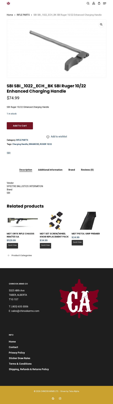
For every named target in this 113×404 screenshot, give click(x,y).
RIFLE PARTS (23, 15)
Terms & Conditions (20, 363)
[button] (104, 3)
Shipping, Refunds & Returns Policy (29, 369)
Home (10, 15)
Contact (13, 347)
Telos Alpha (74, 391)
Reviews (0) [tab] (87, 169)
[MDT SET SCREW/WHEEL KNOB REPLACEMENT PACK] (56, 221)
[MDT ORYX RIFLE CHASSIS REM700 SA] (23, 221)
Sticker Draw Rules (19, 358)
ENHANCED (34, 144)
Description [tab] (25, 169)
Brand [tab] (71, 169)
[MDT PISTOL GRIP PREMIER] (87, 221)
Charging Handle (20, 144)
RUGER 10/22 (46, 144)
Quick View (12, 245)
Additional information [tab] (50, 169)
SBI (8, 152)
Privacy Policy (17, 352)
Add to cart (20, 125)
